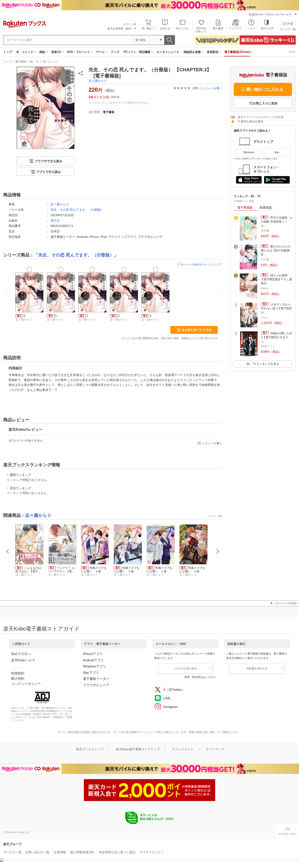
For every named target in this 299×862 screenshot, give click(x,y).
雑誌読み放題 (192, 52)
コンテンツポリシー (26, 684)
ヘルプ (251, 28)
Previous (8, 551)
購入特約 (17, 678)
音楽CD (56, 52)
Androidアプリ (93, 660)
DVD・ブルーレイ (78, 52)
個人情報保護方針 (82, 852)
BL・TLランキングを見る (263, 364)
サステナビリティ (152, 852)
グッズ (115, 52)
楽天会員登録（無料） (120, 28)
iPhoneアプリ (93, 654)
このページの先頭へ (286, 603)
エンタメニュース (168, 52)
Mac (277, 152)
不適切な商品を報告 (250, 121)
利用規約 (17, 673)
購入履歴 (218, 28)
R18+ (292, 52)
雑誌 (42, 52)
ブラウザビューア (96, 685)
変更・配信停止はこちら (199, 677)
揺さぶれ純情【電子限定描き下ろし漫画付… (276, 279)
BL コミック (50, 61)
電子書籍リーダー (96, 679)
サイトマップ (215, 749)
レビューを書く (212, 88)
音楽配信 (212, 52)
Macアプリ (91, 672)
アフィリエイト (182, 749)
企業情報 (60, 852)
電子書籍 (20, 61)
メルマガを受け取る (185, 668)
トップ (7, 52)
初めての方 (267, 28)
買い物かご (148, 28)
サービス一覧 (288, 29)
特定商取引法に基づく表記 (117, 852)
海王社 (55, 220)
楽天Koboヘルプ (23, 660)
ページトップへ (287, 834)
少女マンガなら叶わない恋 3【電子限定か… (276, 308)
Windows (248, 152)
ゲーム (100, 52)
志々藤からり (98, 80)
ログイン (128, 24)
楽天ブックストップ (90, 749)
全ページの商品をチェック (196, 264)
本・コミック (24, 52)
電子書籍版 (245, 207)
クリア (218, 264)
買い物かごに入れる (264, 89)
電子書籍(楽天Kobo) (237, 52)
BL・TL (34, 61)
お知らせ (165, 28)
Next (217, 551)
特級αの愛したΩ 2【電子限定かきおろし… (276, 337)
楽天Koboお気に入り (201, 29)
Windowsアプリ (94, 666)
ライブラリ (235, 28)
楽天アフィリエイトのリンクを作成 (260, 117)
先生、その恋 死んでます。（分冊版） (77, 209)
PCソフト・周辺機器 (137, 52)
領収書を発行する (256, 668)
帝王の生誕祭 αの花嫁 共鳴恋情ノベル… (276, 221)
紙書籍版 (266, 207)
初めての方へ (21, 654)
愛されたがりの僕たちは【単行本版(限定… (275, 250)
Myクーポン (183, 28)
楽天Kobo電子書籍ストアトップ (138, 749)
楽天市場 (288, 23)
